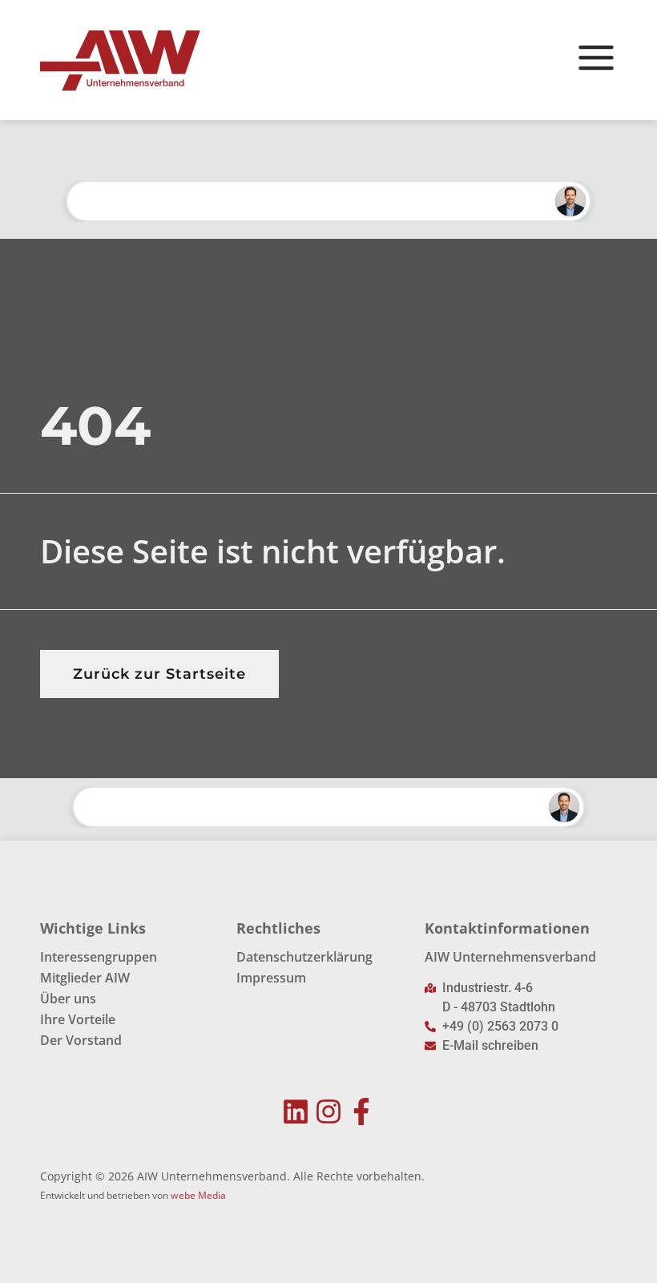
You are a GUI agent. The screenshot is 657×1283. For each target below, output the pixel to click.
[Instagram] (328, 1111)
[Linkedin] (296, 1111)
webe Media (198, 1195)
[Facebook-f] (361, 1111)
